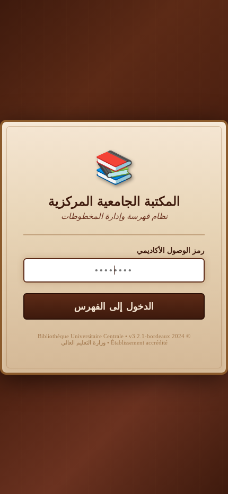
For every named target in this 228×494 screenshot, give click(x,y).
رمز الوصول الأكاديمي (171, 250)
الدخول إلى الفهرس (114, 306)
